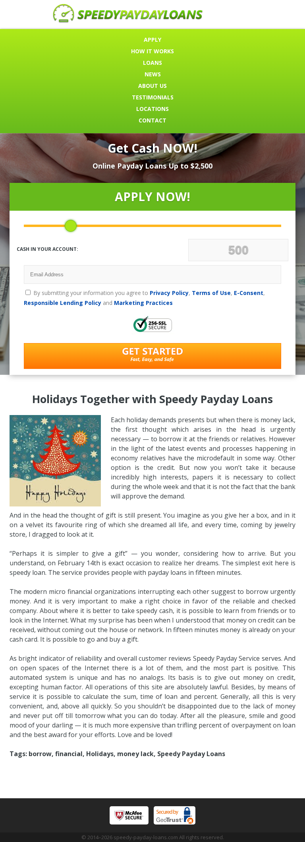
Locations (152, 109)
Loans (152, 62)
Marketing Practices (143, 303)
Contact (152, 120)
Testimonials (153, 97)
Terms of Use (211, 293)
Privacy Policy (169, 293)
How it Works (152, 51)
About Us (152, 85)
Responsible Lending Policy (62, 303)
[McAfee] (129, 815)
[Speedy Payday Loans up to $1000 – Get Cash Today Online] (128, 20)
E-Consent (248, 293)
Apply (152, 39)
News (153, 74)
